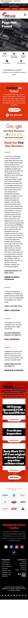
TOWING (5, 568)
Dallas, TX (17, 335)
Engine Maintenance (11, 270)
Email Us (23, 578)
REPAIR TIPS (6, 570)
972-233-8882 (13, 531)
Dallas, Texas (8, 272)
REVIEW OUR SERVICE (6, 575)
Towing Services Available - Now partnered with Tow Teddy (14, 5)
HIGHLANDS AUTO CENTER (12, 70)
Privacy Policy (15, 590)
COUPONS (5, 564)
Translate (6, 2)
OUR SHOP (5, 562)
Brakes (6, 306)
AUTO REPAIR (6, 566)
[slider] (7, 152)
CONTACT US (6, 572)
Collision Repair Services (12, 364)
